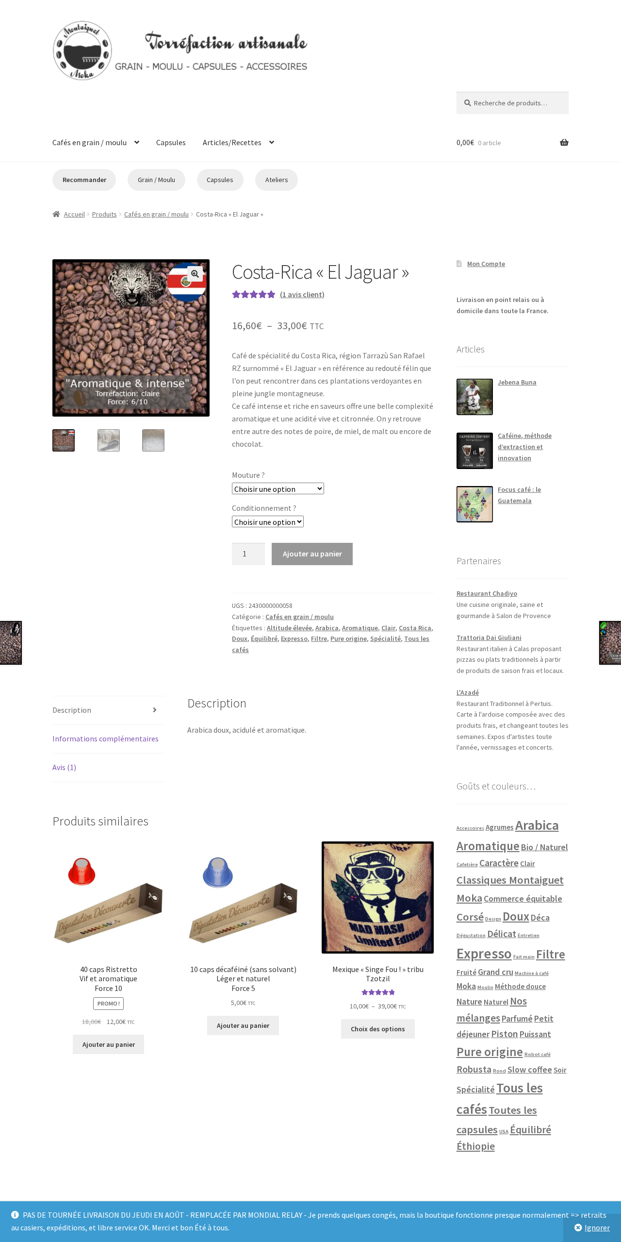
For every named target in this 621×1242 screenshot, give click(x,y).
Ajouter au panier (312, 553)
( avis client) (302, 294)
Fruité (466, 972)
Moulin (485, 987)
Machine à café (532, 973)
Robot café (537, 1054)
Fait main (524, 957)
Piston (504, 1034)
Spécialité (385, 638)
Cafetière (467, 864)
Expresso (294, 638)
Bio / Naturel (544, 847)
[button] (195, 274)
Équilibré (264, 638)
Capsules (171, 142)
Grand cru (495, 971)
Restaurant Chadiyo (487, 593)
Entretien (528, 935)
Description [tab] (71, 710)
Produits (104, 214)
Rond (499, 1071)
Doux (239, 638)
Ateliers (276, 179)
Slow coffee (529, 1069)
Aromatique (360, 627)
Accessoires (470, 828)
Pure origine (348, 638)
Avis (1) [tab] (64, 767)
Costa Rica (415, 627)
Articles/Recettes (232, 142)
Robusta (474, 1069)
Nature (469, 1001)
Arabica (327, 627)
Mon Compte (486, 263)
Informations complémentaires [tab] (105, 738)
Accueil (74, 214)
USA (503, 1131)
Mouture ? (248, 475)
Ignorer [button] (597, 1227)
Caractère (499, 863)
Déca (540, 917)
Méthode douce (520, 986)
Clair (388, 627)
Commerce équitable (523, 898)
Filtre (319, 638)
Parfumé (517, 1018)
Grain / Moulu (156, 179)
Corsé (470, 916)
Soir (560, 1069)
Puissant (535, 1034)
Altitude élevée (289, 627)
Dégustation (471, 935)
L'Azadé (468, 692)
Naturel (496, 1002)
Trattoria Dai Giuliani (489, 637)
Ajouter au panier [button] (108, 1044)
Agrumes (500, 827)
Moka (466, 985)
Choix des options (378, 1028)
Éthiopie (476, 1146)
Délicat (501, 934)
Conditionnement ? (264, 508)
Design (493, 919)
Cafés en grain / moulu (89, 142)
